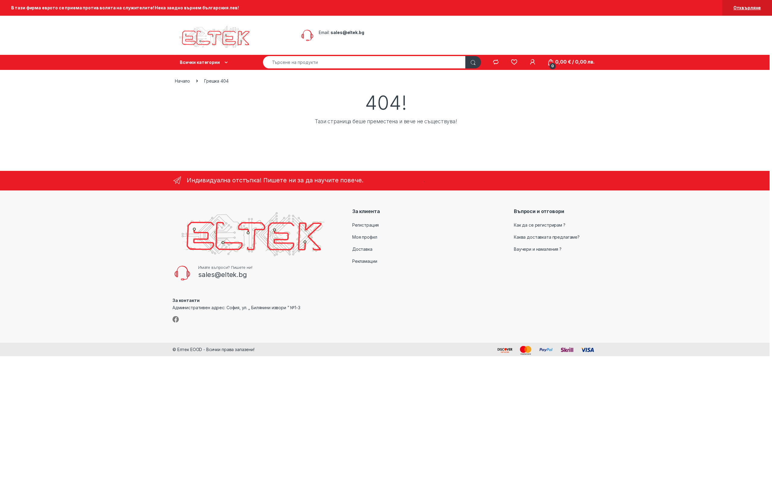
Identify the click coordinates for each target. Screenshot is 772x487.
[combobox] (364, 62)
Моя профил (364, 237)
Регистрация (365, 225)
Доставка (362, 249)
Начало (182, 80)
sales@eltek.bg (347, 32)
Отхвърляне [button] (747, 7)
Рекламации (364, 261)
